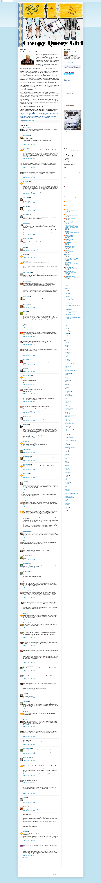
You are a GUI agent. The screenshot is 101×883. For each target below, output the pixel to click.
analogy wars (67, 349)
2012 (66, 290)
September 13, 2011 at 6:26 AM (29, 697)
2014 (66, 287)
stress (66, 471)
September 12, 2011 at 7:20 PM (29, 678)
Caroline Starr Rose (27, 757)
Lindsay (24, 581)
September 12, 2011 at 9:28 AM (29, 489)
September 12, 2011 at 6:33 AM (29, 307)
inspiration (67, 405)
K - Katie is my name (68, 411)
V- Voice (66, 487)
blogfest (66, 356)
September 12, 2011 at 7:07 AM (29, 344)
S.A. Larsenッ (26, 197)
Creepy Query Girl (73, 51)
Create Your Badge (67, 80)
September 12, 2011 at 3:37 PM (29, 637)
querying (66, 444)
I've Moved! (67, 243)
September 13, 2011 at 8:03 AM (29, 744)
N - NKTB (66, 433)
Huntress (25, 347)
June (67, 325)
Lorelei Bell (25, 424)
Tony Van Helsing (26, 711)
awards (66, 353)
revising (66, 459)
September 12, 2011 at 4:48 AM (29, 167)
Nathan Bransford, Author (70, 246)
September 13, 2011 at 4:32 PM (29, 793)
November (68, 294)
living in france (67, 416)
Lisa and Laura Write (69, 235)
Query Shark (67, 254)
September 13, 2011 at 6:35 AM (29, 708)
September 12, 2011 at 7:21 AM (29, 364)
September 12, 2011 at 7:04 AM (29, 336)
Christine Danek (26, 161)
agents (66, 346)
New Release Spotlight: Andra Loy (70, 259)
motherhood (67, 427)
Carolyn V (25, 387)
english (66, 376)
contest (66, 367)
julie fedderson (26, 456)
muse (66, 430)
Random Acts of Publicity (69, 447)
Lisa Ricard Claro (26, 666)
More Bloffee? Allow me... (70, 299)
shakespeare (67, 466)
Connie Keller (26, 563)
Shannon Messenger (69, 267)
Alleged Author (26, 641)
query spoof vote (68, 443)
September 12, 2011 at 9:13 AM (29, 469)
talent (66, 476)
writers (66, 499)
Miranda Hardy (26, 127)
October (67, 296)
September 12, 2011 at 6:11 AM (29, 257)
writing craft (67, 503)
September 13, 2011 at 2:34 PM (29, 782)
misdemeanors (67, 426)
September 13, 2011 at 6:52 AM (29, 716)
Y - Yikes (66, 508)
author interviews (68, 352)
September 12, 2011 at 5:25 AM (29, 210)
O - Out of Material (68, 436)
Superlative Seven (69, 309)
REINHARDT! (26, 682)
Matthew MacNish (26, 555)
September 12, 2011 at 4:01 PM (29, 645)
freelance (66, 387)
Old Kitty (25, 311)
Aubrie (24, 368)
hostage (66, 399)
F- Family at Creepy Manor (69, 378)
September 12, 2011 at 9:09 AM (29, 460)
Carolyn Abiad (26, 473)
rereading (66, 457)
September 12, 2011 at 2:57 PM (29, 627)
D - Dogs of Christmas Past (70, 370)
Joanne (24, 693)
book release (67, 359)
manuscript (67, 422)
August (67, 322)
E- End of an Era (68, 373)
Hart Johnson (26, 281)
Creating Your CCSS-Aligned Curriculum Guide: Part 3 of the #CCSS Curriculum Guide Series (71, 227)
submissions (67, 472)
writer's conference (68, 496)
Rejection (66, 454)
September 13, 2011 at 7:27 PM (29, 827)
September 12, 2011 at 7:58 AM (29, 401)
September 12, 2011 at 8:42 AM (29, 445)
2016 (66, 285)
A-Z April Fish (67, 342)
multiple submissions (68, 429)
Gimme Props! (68, 320)
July (66, 323)
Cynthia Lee (25, 492)
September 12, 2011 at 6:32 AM (29, 300)
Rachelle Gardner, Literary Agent (71, 258)
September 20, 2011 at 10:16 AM (29, 855)
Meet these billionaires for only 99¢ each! (72, 277)
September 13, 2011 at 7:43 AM (29, 736)
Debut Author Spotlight (69, 371)
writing (24, 121)
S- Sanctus (67, 464)
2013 (66, 288)
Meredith (25, 674)
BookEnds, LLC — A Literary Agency (72, 201)
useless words (67, 486)
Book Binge (67, 196)
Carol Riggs (25, 844)
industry (66, 404)
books (66, 362)
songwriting (67, 468)
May (67, 327)
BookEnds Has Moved (68, 202)
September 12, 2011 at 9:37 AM (29, 497)
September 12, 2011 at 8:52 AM (29, 452)
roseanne (66, 462)
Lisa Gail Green (26, 359)
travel (66, 479)
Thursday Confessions (69, 236)
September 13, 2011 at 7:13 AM (29, 726)
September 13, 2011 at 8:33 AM (29, 753)
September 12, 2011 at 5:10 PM (29, 662)
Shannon (25, 441)
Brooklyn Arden (68, 205)
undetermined (67, 482)
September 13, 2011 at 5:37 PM (29, 802)
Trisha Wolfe (25, 701)
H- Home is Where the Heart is (70, 397)
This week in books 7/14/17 (69, 247)
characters (67, 364)
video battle (67, 489)
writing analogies (68, 501)
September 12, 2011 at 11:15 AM (29, 567)
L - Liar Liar (67, 413)
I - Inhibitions (67, 401)
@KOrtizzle (67, 182)
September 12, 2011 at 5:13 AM (29, 202)
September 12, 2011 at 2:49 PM (29, 619)
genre (66, 392)
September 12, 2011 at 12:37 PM (29, 587)
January (67, 333)
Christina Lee (26, 548)
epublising (67, 377)
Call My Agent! (68, 209)
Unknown (25, 148)
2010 (66, 335)
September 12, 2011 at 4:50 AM (29, 177)
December (68, 293)
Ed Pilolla (25, 779)
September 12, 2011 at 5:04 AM (29, 193)
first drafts (66, 384)
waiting (66, 492)
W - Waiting (67, 490)
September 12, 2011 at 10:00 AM (29, 537)
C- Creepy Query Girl (68, 363)
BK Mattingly (25, 416)
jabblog (24, 247)
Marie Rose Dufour (27, 748)
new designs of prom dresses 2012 (71, 215)
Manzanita (25, 719)
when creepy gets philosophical (70, 493)
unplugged (67, 483)
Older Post (57, 860)
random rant (67, 448)
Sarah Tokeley (26, 449)
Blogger (55, 874)
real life (66, 451)
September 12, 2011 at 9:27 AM (29, 477)
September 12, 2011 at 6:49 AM (29, 327)
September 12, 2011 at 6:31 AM (29, 292)
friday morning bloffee (69, 390)
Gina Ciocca (25, 223)
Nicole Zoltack (26, 571)
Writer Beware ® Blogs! (69, 271)
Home (40, 860)
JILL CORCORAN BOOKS (70, 225)
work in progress (68, 494)
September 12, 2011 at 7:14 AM (29, 355)
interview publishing (68, 408)
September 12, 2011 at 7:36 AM (29, 384)
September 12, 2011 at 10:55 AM (29, 551)
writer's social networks (69, 497)
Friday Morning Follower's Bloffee (72, 311)
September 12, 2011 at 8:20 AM (29, 437)
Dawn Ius (25, 509)
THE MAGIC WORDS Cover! (70, 206)
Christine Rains (26, 214)
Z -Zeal (66, 510)
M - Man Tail (67, 420)
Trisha (24, 797)
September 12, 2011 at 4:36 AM (29, 158)
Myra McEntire (68, 242)
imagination (67, 402)
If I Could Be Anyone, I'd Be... (71, 312)
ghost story (67, 394)
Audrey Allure (26, 296)
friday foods (67, 388)
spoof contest (67, 469)
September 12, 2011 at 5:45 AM (29, 243)
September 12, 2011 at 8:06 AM (29, 412)
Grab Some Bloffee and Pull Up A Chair (73, 305)
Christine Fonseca (27, 375)
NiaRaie (24, 613)
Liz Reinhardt (26, 181)
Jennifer (25, 330)
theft (65, 478)
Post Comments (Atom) (29, 862)
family (66, 381)
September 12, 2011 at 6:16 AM (29, 268)
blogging (66, 357)
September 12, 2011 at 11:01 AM (29, 559)
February (67, 331)
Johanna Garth (26, 464)
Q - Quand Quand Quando (69, 440)
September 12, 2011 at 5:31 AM (29, 219)
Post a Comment (25, 857)
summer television (68, 473)
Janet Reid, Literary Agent (70, 221)
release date (67, 455)
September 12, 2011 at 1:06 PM (29, 597)
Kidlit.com (67, 231)
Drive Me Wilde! (69, 303)
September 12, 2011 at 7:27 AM (29, 371)
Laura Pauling (26, 135)
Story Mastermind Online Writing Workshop (72, 232)
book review (67, 360)
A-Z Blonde (67, 343)
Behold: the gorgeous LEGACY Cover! (71, 268)
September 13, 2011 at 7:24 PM (29, 810)
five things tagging (68, 385)
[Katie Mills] (64, 79)
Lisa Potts (25, 806)
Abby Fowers (26, 730)
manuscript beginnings (69, 423)
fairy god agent (67, 380)
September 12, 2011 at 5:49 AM (29, 250)
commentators (76, 150)
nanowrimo (67, 434)
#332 (66, 255)
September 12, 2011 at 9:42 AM (29, 506)
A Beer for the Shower (69, 186)
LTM (24, 540)
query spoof (67, 441)
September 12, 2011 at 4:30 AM (29, 144)
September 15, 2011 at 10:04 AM (29, 840)
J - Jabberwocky (68, 409)
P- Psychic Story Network (69, 437)
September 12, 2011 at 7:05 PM (29, 670)
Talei (24, 481)
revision (66, 461)
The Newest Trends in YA (70, 314)
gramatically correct (68, 395)
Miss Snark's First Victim (70, 239)
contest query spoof (68, 369)
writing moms (67, 504)
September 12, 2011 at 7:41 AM (29, 393)
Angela (24, 500)
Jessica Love (26, 630)
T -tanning (66, 475)
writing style (67, 506)
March (67, 330)
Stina (24, 261)
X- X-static (66, 507)
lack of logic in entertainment (70, 415)
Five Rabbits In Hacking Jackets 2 (71, 214)
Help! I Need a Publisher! (70, 218)
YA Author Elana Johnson (70, 276)
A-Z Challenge (67, 345)
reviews (66, 458)
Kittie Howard (26, 622)
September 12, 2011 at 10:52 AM (29, 545)
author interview (68, 350)
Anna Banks (25, 171)
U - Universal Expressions (69, 480)
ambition (66, 348)
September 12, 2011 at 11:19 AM (29, 578)
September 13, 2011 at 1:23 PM (29, 775)
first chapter (67, 383)
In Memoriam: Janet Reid (69, 222)
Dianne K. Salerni (26, 531)
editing (66, 374)
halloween (67, 398)
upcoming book (67, 485)
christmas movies (68, 366)
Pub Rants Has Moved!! (69, 251)
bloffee (66, 355)
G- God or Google (68, 391)
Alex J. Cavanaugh (27, 272)
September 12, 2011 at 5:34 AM (29, 234)
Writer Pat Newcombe (27, 238)
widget (80, 150)
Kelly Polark (25, 206)
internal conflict (67, 406)
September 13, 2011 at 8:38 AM (29, 760)
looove (66, 419)
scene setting (67, 465)
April (67, 328)
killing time (67, 412)
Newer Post (23, 860)
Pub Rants (67, 250)
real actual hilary (68, 262)
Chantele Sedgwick (27, 590)
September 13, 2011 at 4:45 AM (29, 689)
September (68, 298)
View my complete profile (68, 62)
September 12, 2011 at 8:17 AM (29, 420)
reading (66, 450)
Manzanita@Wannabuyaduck (28, 724)
